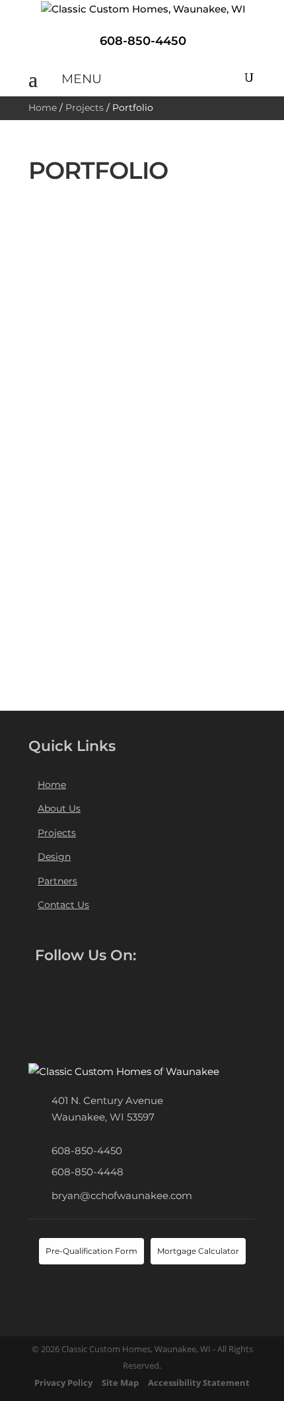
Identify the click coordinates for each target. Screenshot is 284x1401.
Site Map (120, 1382)
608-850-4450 (87, 1150)
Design (54, 857)
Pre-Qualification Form (91, 1251)
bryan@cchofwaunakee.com (122, 1195)
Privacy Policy (63, 1382)
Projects (84, 108)
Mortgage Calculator (198, 1251)
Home (42, 108)
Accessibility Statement (199, 1382)
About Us (59, 808)
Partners (57, 881)
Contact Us (63, 905)
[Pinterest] (132, 988)
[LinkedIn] (86, 988)
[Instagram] (40, 1017)
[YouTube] (109, 988)
